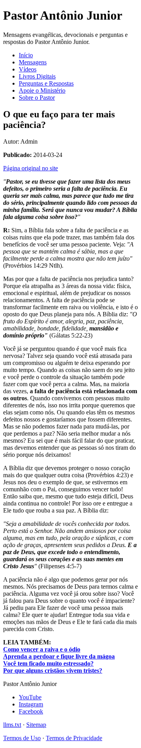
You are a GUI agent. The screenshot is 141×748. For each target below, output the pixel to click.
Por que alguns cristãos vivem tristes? (52, 670)
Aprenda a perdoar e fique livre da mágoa (59, 656)
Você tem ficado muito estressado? (48, 663)
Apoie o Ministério (42, 90)
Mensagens (33, 62)
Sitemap (36, 724)
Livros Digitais (37, 76)
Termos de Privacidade (74, 738)
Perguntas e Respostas (46, 83)
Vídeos (27, 69)
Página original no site (30, 168)
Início (26, 55)
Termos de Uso (22, 738)
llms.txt (12, 724)
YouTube (30, 697)
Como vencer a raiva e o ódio (41, 649)
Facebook (31, 711)
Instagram (31, 704)
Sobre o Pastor (37, 97)
